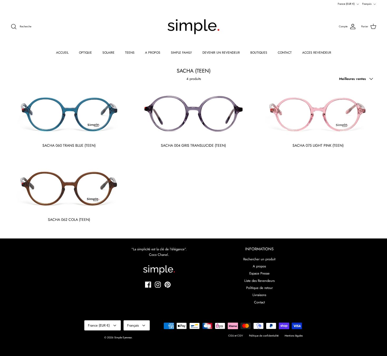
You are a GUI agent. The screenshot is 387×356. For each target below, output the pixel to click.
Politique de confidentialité (264, 336)
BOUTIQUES (258, 52)
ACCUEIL (62, 52)
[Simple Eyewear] (193, 26)
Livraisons (259, 294)
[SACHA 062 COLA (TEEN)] (69, 187)
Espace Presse (259, 273)
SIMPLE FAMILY (181, 52)
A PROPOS (152, 52)
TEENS (130, 52)
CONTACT (285, 52)
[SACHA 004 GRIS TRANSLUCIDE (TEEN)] (193, 113)
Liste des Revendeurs (259, 280)
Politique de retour (259, 287)
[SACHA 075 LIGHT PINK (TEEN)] (318, 113)
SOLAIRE (108, 52)
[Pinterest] (168, 285)
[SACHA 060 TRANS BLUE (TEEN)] (69, 113)
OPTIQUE (85, 52)
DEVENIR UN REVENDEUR (221, 52)
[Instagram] (158, 285)
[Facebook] (148, 285)
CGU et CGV (235, 336)
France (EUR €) (346, 4)
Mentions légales (294, 336)
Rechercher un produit (259, 259)
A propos (259, 266)
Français (366, 4)
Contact (259, 302)
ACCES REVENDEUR (316, 52)
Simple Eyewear (123, 337)
